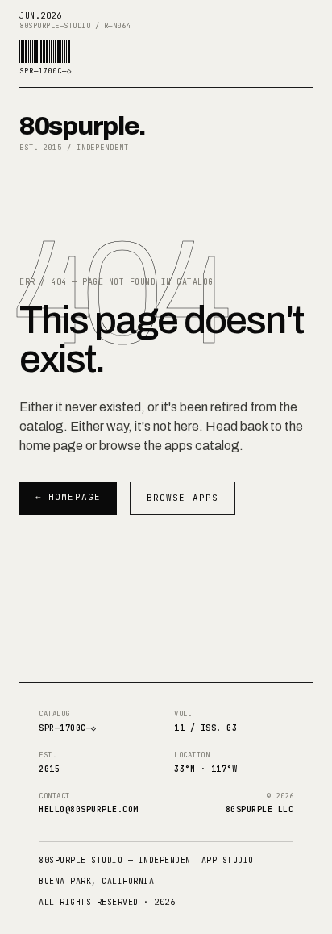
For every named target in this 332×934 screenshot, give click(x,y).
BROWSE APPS (182, 497)
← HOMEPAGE (68, 496)
